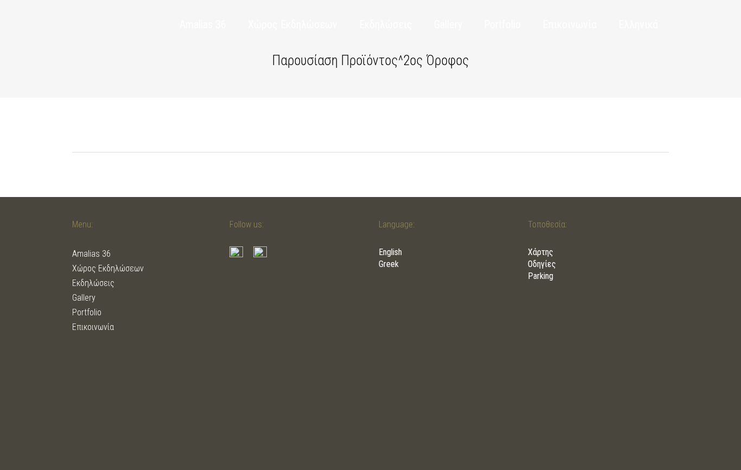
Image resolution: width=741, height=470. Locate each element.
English (390, 252)
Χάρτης (540, 252)
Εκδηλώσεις (93, 283)
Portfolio (86, 312)
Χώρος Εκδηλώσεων (108, 268)
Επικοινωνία (93, 327)
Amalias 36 (91, 254)
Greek (389, 264)
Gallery (83, 298)
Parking (540, 276)
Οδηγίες (542, 264)
